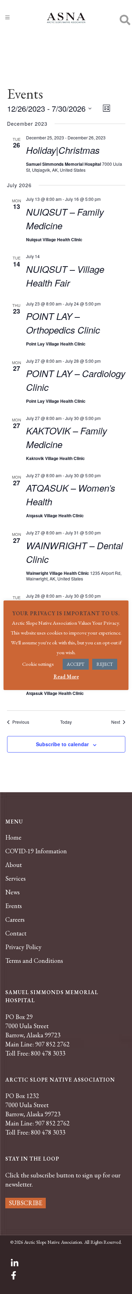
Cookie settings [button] (38, 664)
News (12, 892)
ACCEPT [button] (75, 664)
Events (13, 906)
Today (66, 722)
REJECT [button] (104, 664)
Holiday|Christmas (63, 150)
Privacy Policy (23, 947)
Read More (66, 676)
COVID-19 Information (36, 851)
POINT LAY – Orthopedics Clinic (63, 323)
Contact (15, 933)
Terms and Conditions (34, 961)
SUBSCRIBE (25, 1203)
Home (13, 837)
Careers (15, 920)
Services (15, 878)
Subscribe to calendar (62, 744)
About (13, 865)
